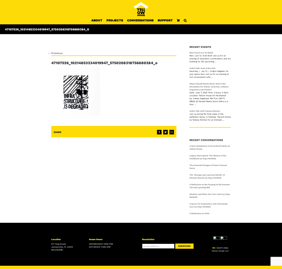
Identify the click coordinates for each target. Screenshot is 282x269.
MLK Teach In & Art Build (201, 53)
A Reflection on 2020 (199, 213)
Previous (57, 53)
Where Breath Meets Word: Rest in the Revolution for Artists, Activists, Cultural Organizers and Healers (208, 87)
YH (213, 248)
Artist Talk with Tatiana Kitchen (204, 111)
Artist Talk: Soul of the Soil (202, 68)
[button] (185, 20)
